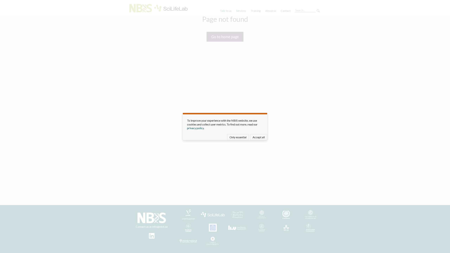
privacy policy (195, 128)
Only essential (238, 137)
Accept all (259, 137)
